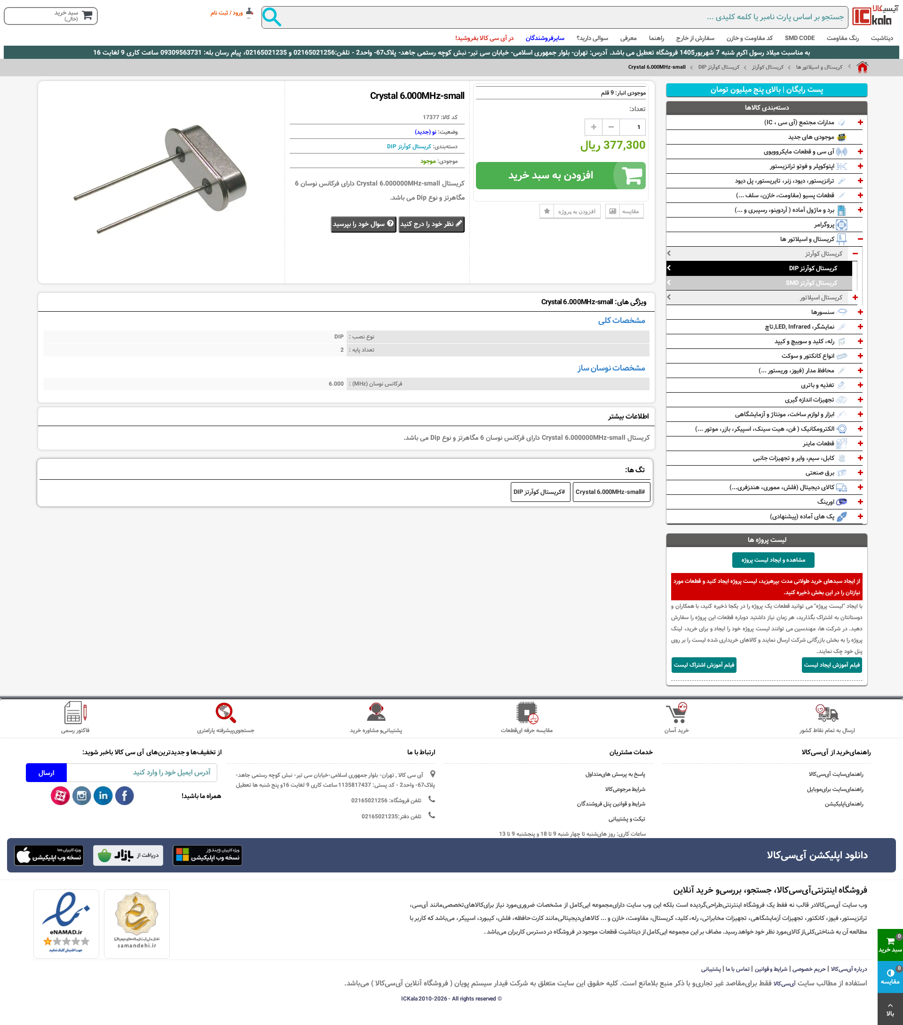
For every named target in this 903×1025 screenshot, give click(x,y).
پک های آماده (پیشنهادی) (803, 516)
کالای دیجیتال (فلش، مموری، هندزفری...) (782, 487)
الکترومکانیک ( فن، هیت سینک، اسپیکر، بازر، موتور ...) (765, 429)
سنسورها (823, 312)
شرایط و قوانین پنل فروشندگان (611, 803)
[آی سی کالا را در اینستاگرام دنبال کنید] (82, 796)
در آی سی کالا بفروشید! (484, 38)
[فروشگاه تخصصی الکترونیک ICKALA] (875, 15)
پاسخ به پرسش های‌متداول (616, 774)
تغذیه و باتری (818, 385)
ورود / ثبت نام (227, 12)
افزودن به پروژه (576, 211)
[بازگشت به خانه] (858, 67)
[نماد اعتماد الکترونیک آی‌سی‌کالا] (66, 922)
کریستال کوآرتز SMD (811, 283)
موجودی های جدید (812, 137)
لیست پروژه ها (767, 540)
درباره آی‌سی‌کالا (849, 969)
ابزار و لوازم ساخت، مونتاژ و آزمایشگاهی (785, 414)
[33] (49, 855)
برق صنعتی (821, 473)
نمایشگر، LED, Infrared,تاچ (800, 327)
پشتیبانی (711, 969)
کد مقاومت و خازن (750, 38)
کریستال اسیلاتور (821, 297)
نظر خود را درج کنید (427, 224)
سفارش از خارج (695, 38)
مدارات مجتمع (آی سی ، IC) (800, 122)
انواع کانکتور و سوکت (809, 356)
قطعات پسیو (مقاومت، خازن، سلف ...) (786, 195)
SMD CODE (800, 38)
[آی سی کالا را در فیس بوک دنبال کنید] (125, 796)
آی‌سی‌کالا (785, 983)
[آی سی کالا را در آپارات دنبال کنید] (60, 796)
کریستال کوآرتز (768, 67)
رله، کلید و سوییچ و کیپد (805, 341)
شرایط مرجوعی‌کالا (625, 789)
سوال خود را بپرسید (360, 224)
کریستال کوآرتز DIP (718, 67)
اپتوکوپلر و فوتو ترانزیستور (803, 166)
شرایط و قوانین (771, 969)
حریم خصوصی (809, 969)
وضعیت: (447, 132)
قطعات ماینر (819, 443)
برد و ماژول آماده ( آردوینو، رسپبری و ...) (785, 210)
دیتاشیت (882, 38)
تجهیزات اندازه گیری (810, 400)
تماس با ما (738, 969)
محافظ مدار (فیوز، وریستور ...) (797, 370)
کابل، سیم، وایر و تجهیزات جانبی (794, 458)
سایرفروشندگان (545, 38)
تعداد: (637, 109)
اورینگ (826, 502)
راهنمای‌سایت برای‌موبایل (835, 789)
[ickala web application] (207, 856)
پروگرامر (825, 224)
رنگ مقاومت (843, 38)
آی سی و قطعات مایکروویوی (800, 151)
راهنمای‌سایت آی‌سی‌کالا (836, 774)
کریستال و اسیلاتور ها (819, 67)
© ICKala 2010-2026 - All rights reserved (451, 998)
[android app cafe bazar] (128, 856)
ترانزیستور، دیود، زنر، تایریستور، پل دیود (785, 181)
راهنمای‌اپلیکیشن (844, 803)
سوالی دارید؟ (592, 38)
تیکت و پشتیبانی (627, 819)
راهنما (656, 38)
